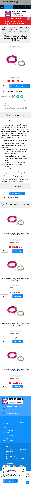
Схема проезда (10, 451)
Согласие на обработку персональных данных (13, 476)
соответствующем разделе (15, 181)
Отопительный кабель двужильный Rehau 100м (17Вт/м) (15, 370)
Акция (4, 427)
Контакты (5, 423)
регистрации (8, 21)
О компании (5, 419)
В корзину (19, 86)
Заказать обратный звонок (14, 409)
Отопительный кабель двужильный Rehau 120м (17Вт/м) (15, 234)
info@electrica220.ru (12, 413)
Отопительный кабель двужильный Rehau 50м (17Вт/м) (15, 324)
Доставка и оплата (24, 419)
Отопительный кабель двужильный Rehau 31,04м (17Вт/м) (15, 279)
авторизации (15, 19)
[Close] (28, 18)
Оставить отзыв (16, 194)
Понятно (10, 481)
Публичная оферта (8, 435)
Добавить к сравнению (14, 92)
